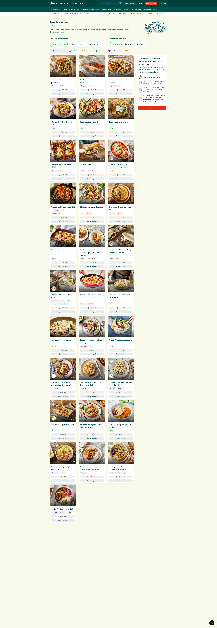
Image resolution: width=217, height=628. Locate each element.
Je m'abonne (151, 108)
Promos (66, 13)
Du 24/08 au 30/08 (59, 44)
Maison (128, 9)
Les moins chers (86, 13)
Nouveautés (56, 13)
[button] (63, 76)
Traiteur (97, 9)
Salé (114, 9)
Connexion (141, 3)
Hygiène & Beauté (136, 9)
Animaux (155, 9)
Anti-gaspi (75, 13)
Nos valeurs (122, 13)
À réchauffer (141, 44)
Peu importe (116, 44)
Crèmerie (76, 9)
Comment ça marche (135, 13)
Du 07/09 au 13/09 (95, 44)
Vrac (123, 9)
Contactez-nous (150, 13)
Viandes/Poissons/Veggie (87, 9)
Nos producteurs (110, 13)
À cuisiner (128, 44)
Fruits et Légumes (68, 9)
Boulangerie (104, 9)
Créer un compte (151, 3)
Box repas (57, 9)
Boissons (118, 9)
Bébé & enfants (147, 9)
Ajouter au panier (63, 94)
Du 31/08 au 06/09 (77, 44)
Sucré (109, 9)
